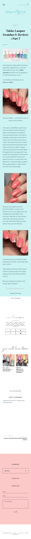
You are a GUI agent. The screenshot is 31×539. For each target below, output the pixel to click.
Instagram (14, 288)
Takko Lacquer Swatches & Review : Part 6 (15, 439)
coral (7, 322)
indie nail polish (18, 322)
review (8, 324)
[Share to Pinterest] (10, 333)
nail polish (20, 323)
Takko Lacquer (9, 325)
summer (17, 324)
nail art (15, 323)
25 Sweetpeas (7, 533)
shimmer (12, 324)
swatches (22, 324)
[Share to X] (21, 330)
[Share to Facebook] (10, 330)
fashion (11, 322)
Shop (8, 288)
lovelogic (15, 534)
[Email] (21, 333)
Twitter (21, 288)
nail (12, 323)
